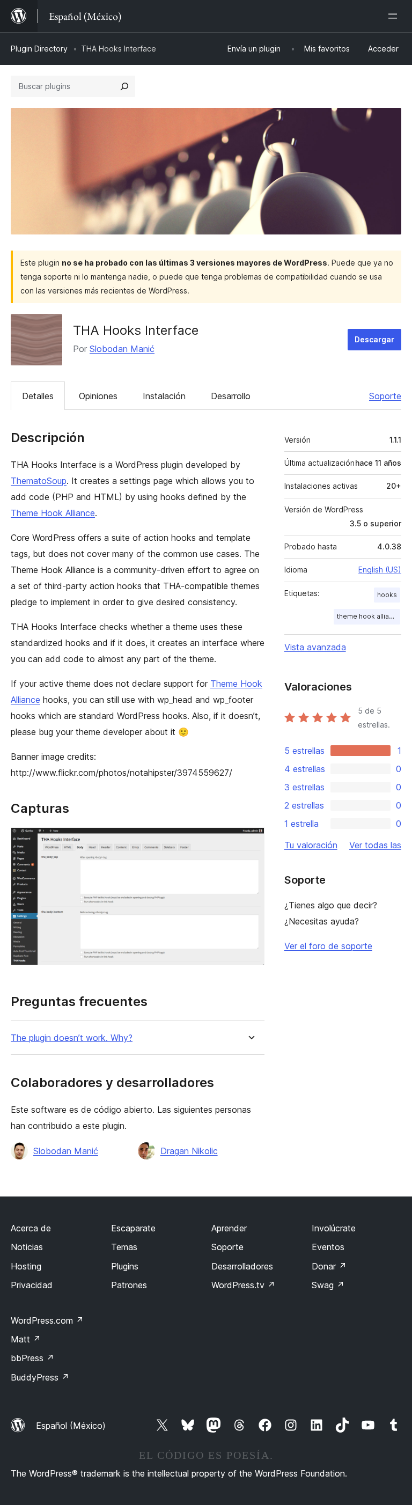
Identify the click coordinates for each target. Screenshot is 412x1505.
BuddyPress (40, 1377)
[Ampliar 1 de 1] (250, 841)
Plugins (124, 1266)
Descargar (374, 339)
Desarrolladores (242, 1266)
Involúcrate (334, 1228)
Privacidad (32, 1285)
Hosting (26, 1266)
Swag (328, 1285)
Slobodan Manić (122, 348)
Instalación (164, 396)
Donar (329, 1266)
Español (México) (71, 1425)
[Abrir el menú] (395, 16)
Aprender (229, 1228)
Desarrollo (231, 396)
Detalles (38, 396)
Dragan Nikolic (189, 1151)
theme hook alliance (368, 616)
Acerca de (31, 1228)
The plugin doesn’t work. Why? (72, 1038)
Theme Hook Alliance (53, 513)
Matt (26, 1339)
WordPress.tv (243, 1285)
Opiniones (98, 396)
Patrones (129, 1285)
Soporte (385, 396)
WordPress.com (47, 1320)
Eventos (328, 1247)
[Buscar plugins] (124, 86)
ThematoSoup (39, 480)
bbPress (32, 1358)
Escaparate (133, 1228)
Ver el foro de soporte (328, 946)
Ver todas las (375, 845)
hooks (387, 595)
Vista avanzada (315, 647)
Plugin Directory (39, 48)
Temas (124, 1247)
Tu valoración (310, 845)
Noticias (27, 1247)
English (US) (379, 569)
